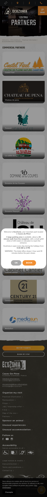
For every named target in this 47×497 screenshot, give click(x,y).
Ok (16, 263)
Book (29, 263)
